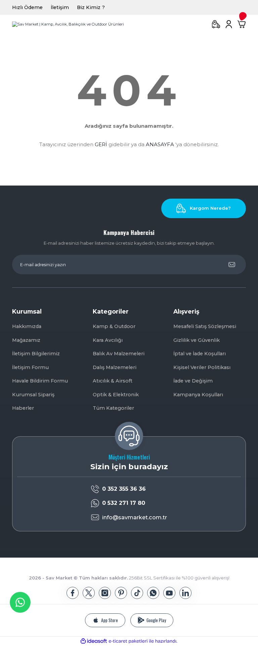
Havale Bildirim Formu (40, 381)
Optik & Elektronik (116, 395)
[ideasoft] (93, 641)
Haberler (23, 408)
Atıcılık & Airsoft (112, 381)
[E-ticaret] (128, 641)
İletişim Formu (30, 367)
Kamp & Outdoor (114, 326)
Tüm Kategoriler (113, 408)
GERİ (101, 144)
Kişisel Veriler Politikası (201, 367)
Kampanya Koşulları (198, 395)
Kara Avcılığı (108, 340)
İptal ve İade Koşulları (199, 354)
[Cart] (241, 24)
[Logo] (68, 24)
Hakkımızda (26, 326)
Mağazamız (26, 340)
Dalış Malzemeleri (114, 367)
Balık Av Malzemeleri (118, 354)
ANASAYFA (160, 144)
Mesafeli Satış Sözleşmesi (204, 326)
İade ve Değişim (193, 381)
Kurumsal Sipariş (33, 395)
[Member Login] (228, 24)
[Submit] (232, 264)
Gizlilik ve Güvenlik (196, 340)
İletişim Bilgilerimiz (36, 354)
